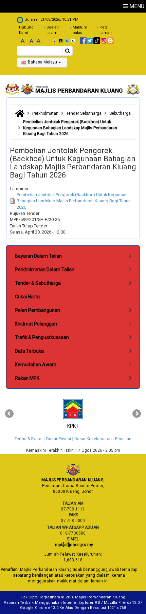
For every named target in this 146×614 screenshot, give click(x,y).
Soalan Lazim (53, 30)
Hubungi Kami (27, 30)
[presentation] (9, 413)
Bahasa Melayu (42, 62)
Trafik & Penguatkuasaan (42, 337)
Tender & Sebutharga (38, 283)
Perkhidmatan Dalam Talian (44, 269)
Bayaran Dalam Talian (38, 256)
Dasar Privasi (58, 438)
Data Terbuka (29, 351)
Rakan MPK (27, 378)
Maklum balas (80, 30)
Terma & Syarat (29, 438)
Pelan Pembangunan (37, 310)
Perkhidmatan (45, 113)
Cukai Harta (27, 296)
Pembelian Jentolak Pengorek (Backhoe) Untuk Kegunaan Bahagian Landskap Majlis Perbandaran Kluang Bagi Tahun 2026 (74, 201)
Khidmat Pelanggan (36, 324)
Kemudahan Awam (35, 364)
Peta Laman (105, 30)
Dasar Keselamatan (93, 438)
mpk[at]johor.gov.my (73, 544)
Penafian (123, 438)
